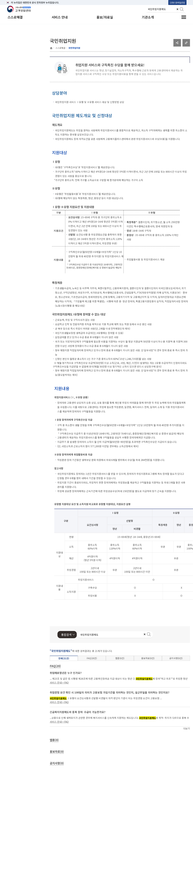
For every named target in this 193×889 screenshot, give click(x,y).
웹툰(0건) (119, 658)
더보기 (186, 728)
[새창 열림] (177, 45)
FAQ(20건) (92, 658)
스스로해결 (60, 47)
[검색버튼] (181, 9)
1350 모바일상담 (177, 2)
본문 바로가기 (14, 2)
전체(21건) (63, 658)
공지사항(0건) (176, 658)
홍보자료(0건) (148, 658)
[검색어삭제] (177, 9)
